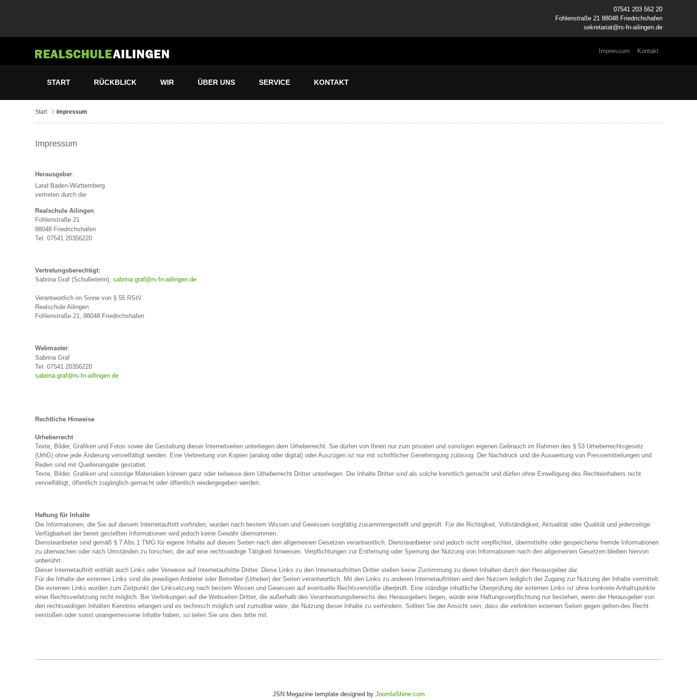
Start (41, 112)
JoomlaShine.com (400, 694)
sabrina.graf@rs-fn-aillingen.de (154, 279)
